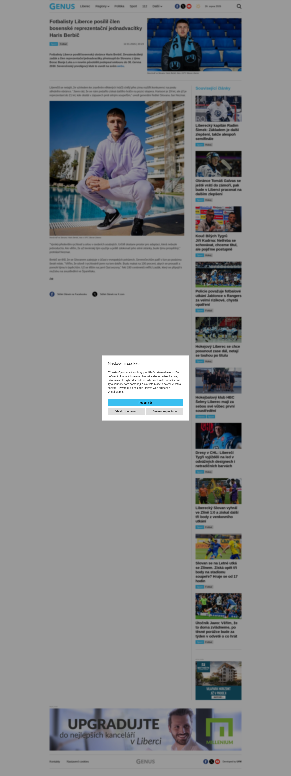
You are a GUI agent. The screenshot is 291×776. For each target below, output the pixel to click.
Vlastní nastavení (126, 411)
